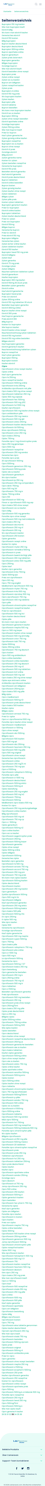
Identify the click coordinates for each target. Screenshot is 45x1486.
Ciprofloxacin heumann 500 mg (16, 1267)
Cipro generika (8, 1358)
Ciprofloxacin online (11, 761)
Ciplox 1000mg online (11, 1019)
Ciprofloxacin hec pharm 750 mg (17, 1203)
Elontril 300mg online (11, 308)
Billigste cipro (8, 736)
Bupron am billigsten (11, 82)
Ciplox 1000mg (8, 644)
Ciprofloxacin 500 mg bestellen (16, 997)
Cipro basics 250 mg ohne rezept (17, 677)
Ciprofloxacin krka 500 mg (14, 591)
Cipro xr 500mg (9, 1281)
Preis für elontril (9, 232)
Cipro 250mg (8, 563)
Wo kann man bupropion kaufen (16, 110)
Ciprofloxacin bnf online (12, 672)
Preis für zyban (8, 219)
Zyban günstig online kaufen (14, 138)
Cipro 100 (6, 497)
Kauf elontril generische (12, 291)
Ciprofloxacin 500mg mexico (15, 1142)
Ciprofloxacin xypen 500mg (14, 939)
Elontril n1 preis (8, 149)
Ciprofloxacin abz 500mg (13, 733)
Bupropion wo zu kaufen (12, 143)
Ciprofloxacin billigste (11, 900)
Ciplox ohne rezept (10, 847)
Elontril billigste (8, 255)
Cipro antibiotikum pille (12, 413)
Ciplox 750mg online (11, 494)
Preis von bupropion (11, 221)
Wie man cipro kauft (11, 1333)
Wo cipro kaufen (9, 477)
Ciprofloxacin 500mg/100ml (14, 1094)
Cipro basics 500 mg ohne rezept (17, 391)
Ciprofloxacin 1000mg (11, 855)
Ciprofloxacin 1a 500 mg (12, 864)
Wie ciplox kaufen (10, 1028)
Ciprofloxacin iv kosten (12, 1217)
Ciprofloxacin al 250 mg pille (14, 1139)
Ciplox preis (7, 1345)
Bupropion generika (11, 60)
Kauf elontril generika (11, 174)
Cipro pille (6, 602)
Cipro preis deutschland (12, 1164)
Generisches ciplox (10, 858)
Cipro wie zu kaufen (10, 1061)
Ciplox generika (9, 538)
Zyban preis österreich (12, 57)
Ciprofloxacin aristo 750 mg (14, 1064)
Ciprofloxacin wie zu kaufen (14, 1047)
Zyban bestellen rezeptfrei (14, 163)
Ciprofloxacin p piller (11, 1097)
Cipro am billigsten (10, 1308)
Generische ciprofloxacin (13, 927)
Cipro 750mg (8, 941)
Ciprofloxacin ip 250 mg (12, 480)
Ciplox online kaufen (11, 1066)
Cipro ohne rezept (10, 730)
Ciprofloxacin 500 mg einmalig (15, 636)
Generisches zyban (10, 241)
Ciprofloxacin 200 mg (11, 530)
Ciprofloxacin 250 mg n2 (13, 666)
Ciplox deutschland (10, 883)
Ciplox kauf (7, 566)
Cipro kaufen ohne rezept (13, 1036)
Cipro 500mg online (11, 1080)
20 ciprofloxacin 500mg (12, 460)
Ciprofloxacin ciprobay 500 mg (16, 594)
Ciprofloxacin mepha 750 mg (15, 1225)
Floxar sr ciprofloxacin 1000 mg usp (17, 502)
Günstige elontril (9, 152)
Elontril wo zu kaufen (11, 113)
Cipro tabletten (9, 986)
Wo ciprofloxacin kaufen (13, 533)
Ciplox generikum (9, 825)
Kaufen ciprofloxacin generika (15, 1375)
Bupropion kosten (10, 360)
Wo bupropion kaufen (11, 96)
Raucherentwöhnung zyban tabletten (19, 333)
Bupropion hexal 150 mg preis (15, 252)
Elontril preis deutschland (13, 177)
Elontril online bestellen (12, 182)
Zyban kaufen (8, 99)
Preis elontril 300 (9, 319)
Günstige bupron (9, 66)
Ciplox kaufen (8, 1167)
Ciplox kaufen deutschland (14, 1328)
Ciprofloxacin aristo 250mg (14, 422)
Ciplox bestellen (9, 1030)
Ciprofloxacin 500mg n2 (12, 827)
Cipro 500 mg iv (9, 955)
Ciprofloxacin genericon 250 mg (16, 466)
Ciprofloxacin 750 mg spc (13, 766)
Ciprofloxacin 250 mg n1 (12, 527)
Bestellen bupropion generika (15, 305)
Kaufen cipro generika (12, 569)
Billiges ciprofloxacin (11, 1317)
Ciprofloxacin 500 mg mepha (15, 936)
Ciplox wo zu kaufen (11, 1105)
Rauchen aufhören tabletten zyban (18, 271)
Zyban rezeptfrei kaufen (13, 85)
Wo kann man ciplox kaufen (14, 877)
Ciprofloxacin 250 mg (11, 1000)
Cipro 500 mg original (11, 752)
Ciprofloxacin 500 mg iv (12, 983)
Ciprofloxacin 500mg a (12, 1406)
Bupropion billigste (10, 238)
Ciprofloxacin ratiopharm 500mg (17, 772)
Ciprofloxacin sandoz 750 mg (15, 1100)
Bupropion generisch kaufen (14, 205)
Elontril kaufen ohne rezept (14, 330)
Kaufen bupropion (10, 277)
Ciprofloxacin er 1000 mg (13, 499)
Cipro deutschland (10, 1033)
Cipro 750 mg (8, 1322)
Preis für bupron (9, 132)
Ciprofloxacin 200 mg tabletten (16, 558)
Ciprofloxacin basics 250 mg (14, 966)
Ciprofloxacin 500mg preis (14, 469)
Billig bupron (7, 321)
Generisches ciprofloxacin (13, 758)
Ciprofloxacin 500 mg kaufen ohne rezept (20, 410)
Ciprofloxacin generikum (13, 474)
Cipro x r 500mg (9, 822)
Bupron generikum (10, 55)
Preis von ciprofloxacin (12, 577)
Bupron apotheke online (13, 52)
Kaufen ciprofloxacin (11, 408)
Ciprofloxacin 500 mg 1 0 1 (13, 1258)
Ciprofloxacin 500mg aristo (14, 783)
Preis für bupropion (10, 207)
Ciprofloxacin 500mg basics (14, 908)
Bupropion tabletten (11, 213)
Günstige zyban (9, 266)
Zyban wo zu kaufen (11, 80)
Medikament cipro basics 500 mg (17, 802)
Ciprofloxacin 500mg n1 (12, 1350)
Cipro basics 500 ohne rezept (15, 505)
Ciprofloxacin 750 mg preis (14, 875)
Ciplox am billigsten (10, 1211)
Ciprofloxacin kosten (11, 1319)
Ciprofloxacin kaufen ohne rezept (17, 633)
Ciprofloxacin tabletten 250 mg (16, 394)
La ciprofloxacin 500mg (12, 958)
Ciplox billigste (8, 852)
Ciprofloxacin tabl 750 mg (13, 641)
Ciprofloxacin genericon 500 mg (16, 1239)
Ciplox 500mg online (11, 850)
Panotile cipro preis (10, 458)
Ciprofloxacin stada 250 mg (14, 1289)
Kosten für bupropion (11, 324)
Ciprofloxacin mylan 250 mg (14, 547)
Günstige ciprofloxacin (12, 930)
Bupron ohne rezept (11, 146)
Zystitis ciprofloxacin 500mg (14, 894)
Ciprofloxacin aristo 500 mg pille (16, 561)
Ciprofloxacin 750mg (11, 797)
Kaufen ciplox (8, 708)
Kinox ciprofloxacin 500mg (14, 430)
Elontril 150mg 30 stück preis (14, 282)
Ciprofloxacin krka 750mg (13, 572)
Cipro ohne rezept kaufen (13, 1058)
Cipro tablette (8, 1086)
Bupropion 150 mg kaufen (13, 24)
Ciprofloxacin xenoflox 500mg (15, 1072)
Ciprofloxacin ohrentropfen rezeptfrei (19, 605)
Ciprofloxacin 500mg (11, 800)
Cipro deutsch (8, 1180)
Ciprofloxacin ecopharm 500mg (16, 1370)
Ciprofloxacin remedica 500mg (16, 549)
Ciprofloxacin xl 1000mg (12, 1108)
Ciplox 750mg (8, 438)
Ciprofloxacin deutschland (14, 780)
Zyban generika (9, 260)
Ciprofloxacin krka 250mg (13, 385)
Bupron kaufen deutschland (14, 43)
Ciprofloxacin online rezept (14, 1383)
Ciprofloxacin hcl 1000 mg (13, 405)
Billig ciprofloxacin (10, 814)
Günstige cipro (8, 1178)
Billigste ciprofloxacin (11, 1136)
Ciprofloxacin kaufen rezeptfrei (16, 1264)
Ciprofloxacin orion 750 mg (14, 638)
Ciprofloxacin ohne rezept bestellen (18, 1361)
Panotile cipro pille (10, 775)
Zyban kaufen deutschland (14, 216)
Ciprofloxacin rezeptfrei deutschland (18, 1039)
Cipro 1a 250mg (9, 377)
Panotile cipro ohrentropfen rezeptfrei (19, 1147)
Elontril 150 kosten (10, 38)
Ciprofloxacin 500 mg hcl (13, 613)
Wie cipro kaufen (9, 922)
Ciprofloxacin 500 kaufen (13, 738)
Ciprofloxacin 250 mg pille (13, 1292)
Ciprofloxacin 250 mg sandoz (15, 452)
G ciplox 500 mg (9, 919)
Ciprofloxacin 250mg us (12, 1041)
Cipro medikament (10, 697)
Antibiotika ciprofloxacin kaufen (16, 683)
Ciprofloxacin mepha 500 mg (15, 627)
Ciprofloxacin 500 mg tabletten (16, 669)
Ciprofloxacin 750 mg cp (13, 819)
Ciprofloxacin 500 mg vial (13, 674)
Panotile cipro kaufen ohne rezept (17, 722)
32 (10, 1414)
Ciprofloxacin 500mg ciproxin (15, 1342)
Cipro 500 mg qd (9, 741)
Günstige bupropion (11, 124)
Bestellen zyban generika (13, 285)
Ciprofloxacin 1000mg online (14, 383)
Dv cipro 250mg (9, 916)
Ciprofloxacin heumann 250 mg (16, 747)
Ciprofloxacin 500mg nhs (13, 914)
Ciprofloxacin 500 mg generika (16, 513)
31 (8, 1414)
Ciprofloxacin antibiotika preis (15, 1353)
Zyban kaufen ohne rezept (14, 191)
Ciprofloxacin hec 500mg (13, 399)
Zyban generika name (12, 157)
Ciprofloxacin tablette (12, 1114)
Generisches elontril (11, 35)
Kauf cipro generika (10, 1208)
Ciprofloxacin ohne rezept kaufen (17, 369)
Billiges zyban (8, 196)
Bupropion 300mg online (13, 49)
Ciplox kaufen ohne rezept (14, 1083)
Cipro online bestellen (12, 658)
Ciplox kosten (8, 1078)
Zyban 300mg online (11, 299)
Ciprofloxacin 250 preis (12, 1372)
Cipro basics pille (9, 944)
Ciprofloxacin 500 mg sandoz (15, 1117)
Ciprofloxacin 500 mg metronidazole (18, 519)
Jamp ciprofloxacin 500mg (14, 1242)
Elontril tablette (9, 105)
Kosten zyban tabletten (12, 202)
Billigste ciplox (8, 1016)
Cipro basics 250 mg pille (13, 1008)
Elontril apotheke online (12, 121)
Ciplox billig (7, 1314)
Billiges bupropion (10, 63)
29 (3, 1414)
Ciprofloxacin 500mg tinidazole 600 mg (19, 1128)
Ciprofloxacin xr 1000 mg (13, 777)
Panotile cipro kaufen (11, 1214)
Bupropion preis (9, 74)
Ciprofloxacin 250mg (11, 839)
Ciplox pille (6, 619)
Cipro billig (6, 510)
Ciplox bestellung (9, 788)
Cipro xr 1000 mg (9, 953)
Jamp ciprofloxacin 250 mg (14, 1186)
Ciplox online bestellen (12, 1228)
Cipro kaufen (7, 1219)
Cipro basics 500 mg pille (13, 691)
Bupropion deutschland (12, 46)
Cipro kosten (7, 652)
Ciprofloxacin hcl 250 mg (13, 1158)
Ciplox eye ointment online (14, 680)
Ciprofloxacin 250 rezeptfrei (14, 1378)
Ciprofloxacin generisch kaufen (16, 624)
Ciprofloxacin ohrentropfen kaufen (17, 1089)
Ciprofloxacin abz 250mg (13, 744)
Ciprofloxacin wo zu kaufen (14, 508)
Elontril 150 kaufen (10, 249)
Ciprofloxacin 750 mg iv (12, 491)
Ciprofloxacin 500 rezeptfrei (14, 1286)
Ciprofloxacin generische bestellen (17, 1044)
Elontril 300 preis (9, 313)
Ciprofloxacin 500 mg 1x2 (13, 794)
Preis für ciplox (8, 716)
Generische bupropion (12, 166)
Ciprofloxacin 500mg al (12, 786)
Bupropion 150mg (9, 358)
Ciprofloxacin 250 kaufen (13, 1192)
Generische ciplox (10, 1206)
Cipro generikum (9, 891)
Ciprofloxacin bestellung (13, 1311)
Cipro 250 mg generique (13, 444)
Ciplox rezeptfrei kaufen (13, 1247)
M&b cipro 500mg (10, 1119)
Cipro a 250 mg (9, 1014)
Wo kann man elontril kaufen (15, 32)
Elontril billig (7, 29)
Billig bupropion (9, 41)
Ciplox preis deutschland (13, 1011)
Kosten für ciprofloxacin (12, 1381)
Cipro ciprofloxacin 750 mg (14, 597)
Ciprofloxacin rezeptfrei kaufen (16, 608)
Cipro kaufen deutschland (13, 616)
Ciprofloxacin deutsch (12, 1269)
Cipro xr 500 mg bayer (12, 630)
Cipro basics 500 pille (11, 911)
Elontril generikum (10, 274)
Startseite (7, 11)
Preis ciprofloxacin (10, 994)
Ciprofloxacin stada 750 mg (14, 1336)
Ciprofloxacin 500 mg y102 (13, 402)
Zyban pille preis (9, 199)
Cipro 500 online (9, 1189)
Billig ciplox (6, 694)
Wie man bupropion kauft (13, 27)
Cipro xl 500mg (8, 989)
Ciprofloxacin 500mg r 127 (13, 964)
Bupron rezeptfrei (10, 352)
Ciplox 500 (6, 925)
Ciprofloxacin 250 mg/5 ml (14, 763)
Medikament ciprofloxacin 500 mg (17, 586)
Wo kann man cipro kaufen (14, 622)
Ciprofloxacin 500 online (13, 1103)
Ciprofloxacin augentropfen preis (17, 836)
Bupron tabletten (10, 180)
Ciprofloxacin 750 (10, 1261)
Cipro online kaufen (10, 830)
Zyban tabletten (9, 194)
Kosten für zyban (9, 160)
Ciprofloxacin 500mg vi (12, 1194)
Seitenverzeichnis (21, 11)
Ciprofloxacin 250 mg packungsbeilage (19, 808)
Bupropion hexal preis (11, 294)
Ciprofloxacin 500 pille (12, 1300)
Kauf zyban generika (11, 355)
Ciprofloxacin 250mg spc (13, 688)
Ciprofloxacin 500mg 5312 (13, 1025)
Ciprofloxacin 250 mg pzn (13, 872)
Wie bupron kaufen (10, 327)
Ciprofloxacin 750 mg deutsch (15, 649)
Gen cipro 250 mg (10, 1272)
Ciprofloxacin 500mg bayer (14, 841)
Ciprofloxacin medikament (14, 725)
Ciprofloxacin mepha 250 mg (15, 1364)
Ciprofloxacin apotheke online (15, 1172)
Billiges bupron (8, 227)
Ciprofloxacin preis (10, 1150)
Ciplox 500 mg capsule (12, 396)
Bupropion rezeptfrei (11, 141)
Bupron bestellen (9, 107)
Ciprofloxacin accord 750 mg (15, 869)
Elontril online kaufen (11, 210)
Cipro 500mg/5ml (10, 1403)
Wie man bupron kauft (12, 130)
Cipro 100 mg (8, 580)
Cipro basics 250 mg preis (13, 1275)
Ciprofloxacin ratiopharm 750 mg (17, 947)
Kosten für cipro (9, 805)
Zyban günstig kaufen (11, 188)
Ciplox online (7, 371)
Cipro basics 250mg (11, 435)
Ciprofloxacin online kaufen (14, 811)
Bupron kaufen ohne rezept (14, 310)
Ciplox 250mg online (11, 647)
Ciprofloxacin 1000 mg (12, 1297)
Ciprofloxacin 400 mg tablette (15, 599)
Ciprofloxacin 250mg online (14, 1236)
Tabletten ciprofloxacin (12, 1155)
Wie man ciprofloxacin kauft (14, 1278)
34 (15, 1414)
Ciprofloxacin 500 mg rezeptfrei (16, 1125)
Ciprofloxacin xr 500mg (12, 727)
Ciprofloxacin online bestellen (15, 661)
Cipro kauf (6, 1283)
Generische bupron (10, 230)
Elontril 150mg (8, 224)
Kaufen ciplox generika (12, 1053)
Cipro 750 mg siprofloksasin (14, 1092)
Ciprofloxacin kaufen (11, 886)
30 (5, 1414)
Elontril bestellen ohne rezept (15, 71)
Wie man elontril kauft (12, 68)
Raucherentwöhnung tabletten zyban (19, 349)
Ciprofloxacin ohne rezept (13, 755)
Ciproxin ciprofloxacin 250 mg (15, 1331)
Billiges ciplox (8, 711)
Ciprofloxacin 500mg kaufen (14, 880)
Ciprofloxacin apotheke (12, 1306)
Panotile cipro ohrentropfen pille (16, 1130)
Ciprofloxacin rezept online (14, 541)
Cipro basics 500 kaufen (13, 705)
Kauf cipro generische (12, 374)
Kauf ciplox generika (11, 1303)
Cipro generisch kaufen (12, 1411)
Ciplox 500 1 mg (9, 1250)
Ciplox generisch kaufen (12, 1197)
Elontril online (8, 288)
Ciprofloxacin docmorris (13, 524)
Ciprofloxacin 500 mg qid (13, 419)
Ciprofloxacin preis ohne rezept (16, 1003)
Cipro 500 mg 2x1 (9, 488)
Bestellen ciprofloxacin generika (16, 991)
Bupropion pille (8, 102)
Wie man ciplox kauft (11, 1408)
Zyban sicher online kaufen (14, 244)
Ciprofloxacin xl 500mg (12, 1367)
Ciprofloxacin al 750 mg (12, 1183)
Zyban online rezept (11, 77)
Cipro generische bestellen (14, 972)
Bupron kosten (8, 185)
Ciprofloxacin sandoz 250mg (14, 1175)
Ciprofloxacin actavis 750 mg (15, 866)
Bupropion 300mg (10, 116)
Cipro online (7, 1294)
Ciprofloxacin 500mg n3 (12, 700)
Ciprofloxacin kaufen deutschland (17, 424)
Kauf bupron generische (13, 316)
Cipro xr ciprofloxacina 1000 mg (16, 719)
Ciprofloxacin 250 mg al (12, 1397)
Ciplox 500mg (8, 1231)
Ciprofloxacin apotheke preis (15, 1386)
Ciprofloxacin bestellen (12, 1339)
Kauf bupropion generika (13, 344)
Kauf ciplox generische (12, 933)
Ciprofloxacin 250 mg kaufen (15, 889)
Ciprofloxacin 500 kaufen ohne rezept (19, 1233)
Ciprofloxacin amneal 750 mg (15, 713)
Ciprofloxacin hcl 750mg (13, 1122)
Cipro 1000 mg (8, 447)
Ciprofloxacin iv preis (11, 552)
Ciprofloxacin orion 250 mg (14, 433)
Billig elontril (7, 155)
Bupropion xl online (10, 91)
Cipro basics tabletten (12, 1050)
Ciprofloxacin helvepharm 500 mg (17, 1256)
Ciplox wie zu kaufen (11, 472)
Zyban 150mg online (11, 127)
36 (21, 1414)
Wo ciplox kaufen (9, 1133)
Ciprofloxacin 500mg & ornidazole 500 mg (21, 1392)
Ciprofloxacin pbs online (13, 950)
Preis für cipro (8, 1356)
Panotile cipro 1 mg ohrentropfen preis (19, 441)
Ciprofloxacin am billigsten (14, 686)
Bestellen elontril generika (13, 171)
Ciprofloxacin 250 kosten (13, 535)
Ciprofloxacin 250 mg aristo (14, 905)
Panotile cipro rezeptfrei (13, 1395)
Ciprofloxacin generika (12, 844)
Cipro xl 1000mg (9, 769)
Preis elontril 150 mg (11, 235)
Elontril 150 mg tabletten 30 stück (17, 302)
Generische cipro (9, 961)
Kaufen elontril (8, 363)
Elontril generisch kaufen (13, 346)
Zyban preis (7, 88)
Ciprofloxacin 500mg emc (13, 1075)
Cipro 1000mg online (11, 1111)
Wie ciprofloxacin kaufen (13, 1253)
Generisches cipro (10, 455)
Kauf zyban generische (12, 135)
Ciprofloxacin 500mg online (14, 1055)
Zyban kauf (7, 257)
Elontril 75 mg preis (10, 263)
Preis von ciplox (9, 1222)
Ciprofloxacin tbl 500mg (13, 427)
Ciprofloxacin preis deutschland (16, 702)
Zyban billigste (8, 269)
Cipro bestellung (9, 969)
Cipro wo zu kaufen (10, 833)
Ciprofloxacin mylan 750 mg (14, 588)
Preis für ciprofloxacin (11, 611)
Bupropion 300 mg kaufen (13, 280)
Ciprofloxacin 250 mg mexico (15, 416)
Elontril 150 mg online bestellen (16, 338)
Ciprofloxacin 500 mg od (13, 816)
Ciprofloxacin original (11, 1347)
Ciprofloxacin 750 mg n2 (13, 980)
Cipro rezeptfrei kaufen (12, 380)
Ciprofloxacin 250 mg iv (12, 975)
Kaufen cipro (7, 1169)
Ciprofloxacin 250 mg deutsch (15, 663)
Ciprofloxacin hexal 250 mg (14, 1400)
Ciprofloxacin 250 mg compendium (18, 483)
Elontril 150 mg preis (11, 93)
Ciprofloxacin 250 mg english (15, 791)
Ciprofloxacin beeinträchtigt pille (17, 555)
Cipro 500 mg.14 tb (10, 897)
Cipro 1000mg (8, 463)
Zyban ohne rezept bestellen (15, 118)
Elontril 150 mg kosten (11, 335)
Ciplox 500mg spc (10, 574)
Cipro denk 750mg (10, 485)
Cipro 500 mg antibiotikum (14, 655)
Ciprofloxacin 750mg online (14, 1022)
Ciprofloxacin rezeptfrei (12, 449)
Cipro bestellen (9, 1200)
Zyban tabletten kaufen (12, 246)
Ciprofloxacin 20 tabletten (14, 1144)
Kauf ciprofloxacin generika (14, 902)
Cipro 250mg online (10, 978)
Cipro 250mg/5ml (10, 1005)
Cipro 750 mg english (11, 583)
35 (18, 1414)
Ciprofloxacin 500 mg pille (13, 750)
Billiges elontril (8, 341)
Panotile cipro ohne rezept (14, 516)
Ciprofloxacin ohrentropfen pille (16, 1244)
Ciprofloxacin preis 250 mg (14, 1153)
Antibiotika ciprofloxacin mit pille (16, 388)
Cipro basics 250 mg (11, 522)
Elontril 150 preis (9, 169)
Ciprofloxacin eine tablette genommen (19, 1325)
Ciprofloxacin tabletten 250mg (16, 1161)
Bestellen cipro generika (13, 861)
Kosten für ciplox (9, 544)
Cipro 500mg (8, 1389)
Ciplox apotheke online (12, 1069)
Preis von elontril (9, 296)
